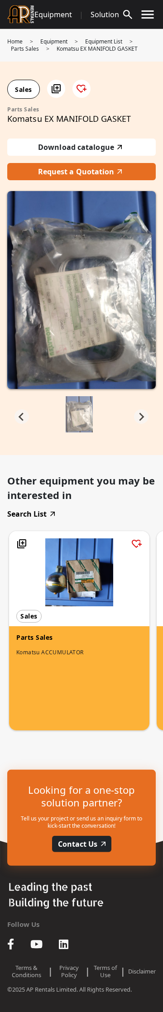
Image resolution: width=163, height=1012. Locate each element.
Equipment (53, 14)
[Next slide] (141, 416)
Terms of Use (105, 971)
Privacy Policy (69, 971)
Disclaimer (142, 971)
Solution (105, 14)
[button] (56, 89)
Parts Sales (25, 49)
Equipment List (103, 41)
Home (15, 41)
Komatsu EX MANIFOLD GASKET (97, 49)
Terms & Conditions (26, 971)
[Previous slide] (21, 416)
